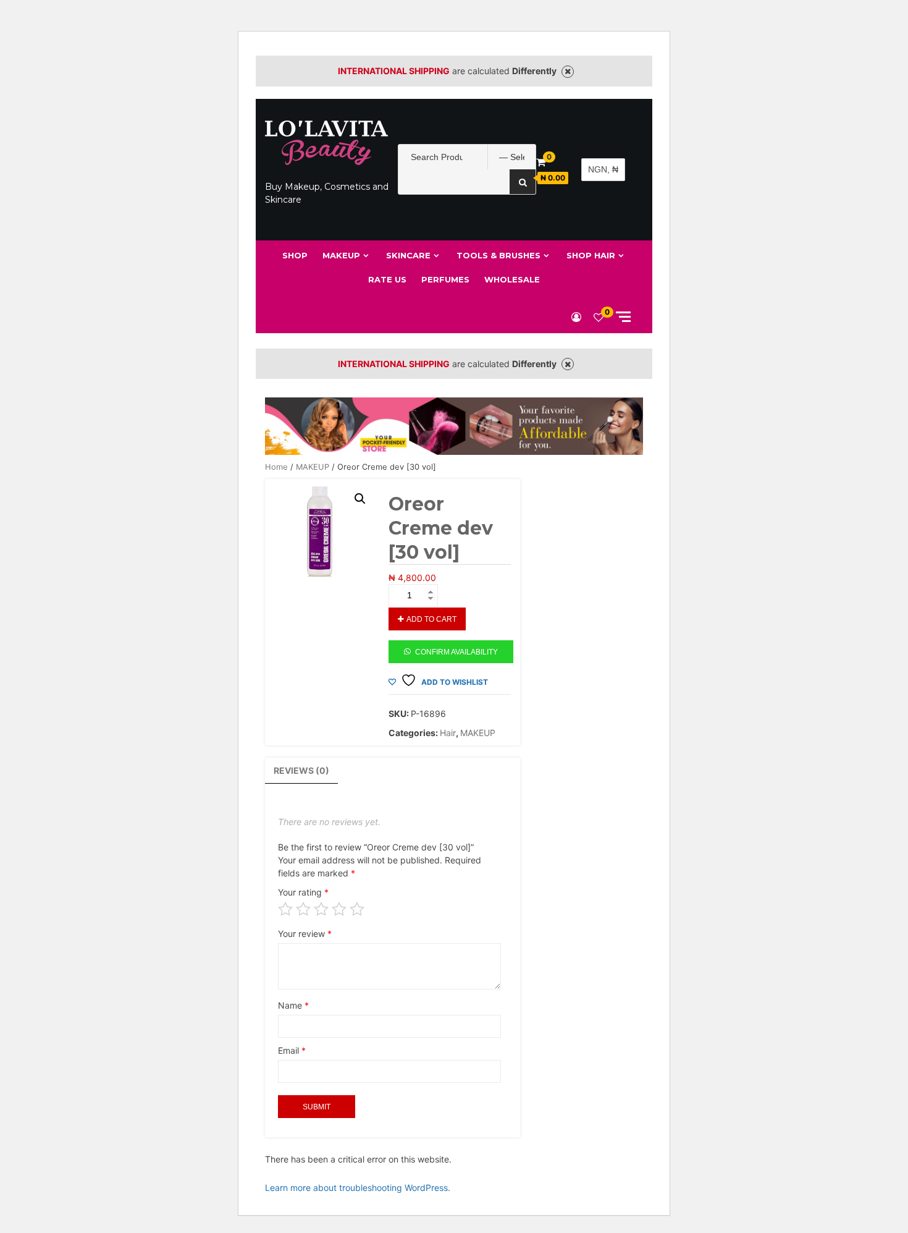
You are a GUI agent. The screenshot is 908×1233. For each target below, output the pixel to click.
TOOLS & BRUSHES (498, 255)
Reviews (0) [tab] (301, 770)
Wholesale (512, 279)
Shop (295, 255)
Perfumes (445, 279)
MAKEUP (341, 255)
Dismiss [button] (568, 72)
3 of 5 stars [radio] (321, 909)
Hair (448, 732)
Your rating (303, 892)
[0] (598, 317)
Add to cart (431, 619)
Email (292, 1050)
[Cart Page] (540, 162)
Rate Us (387, 279)
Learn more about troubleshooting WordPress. (357, 1187)
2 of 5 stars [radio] (303, 909)
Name (293, 1005)
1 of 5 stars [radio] (285, 909)
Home (276, 467)
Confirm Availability (456, 652)
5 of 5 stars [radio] (357, 909)
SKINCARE (408, 255)
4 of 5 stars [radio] (339, 909)
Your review (305, 933)
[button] (360, 499)
